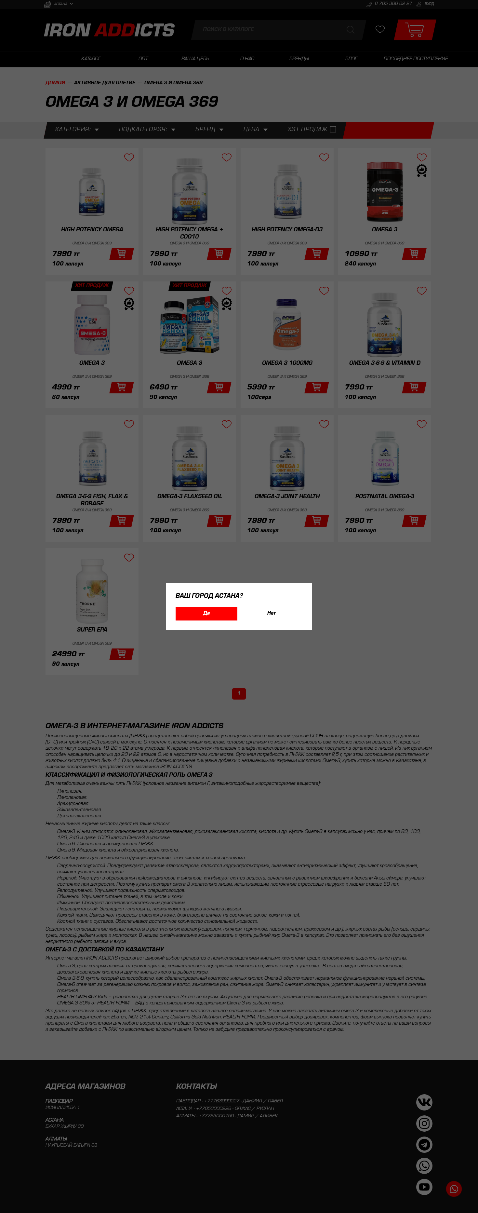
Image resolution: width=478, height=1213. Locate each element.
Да (206, 613)
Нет (271, 613)
